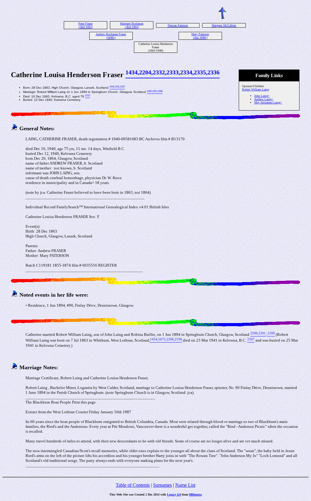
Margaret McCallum (224, 25)
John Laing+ (262, 95)
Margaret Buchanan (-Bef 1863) (131, 25)
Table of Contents (133, 485)
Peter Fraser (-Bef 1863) (85, 25)
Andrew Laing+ (263, 99)
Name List (185, 485)
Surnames (162, 485)
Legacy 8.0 (174, 494)
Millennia (195, 494)
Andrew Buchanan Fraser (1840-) (111, 35)
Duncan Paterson (178, 25)
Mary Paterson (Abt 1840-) (200, 35)
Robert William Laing (255, 89)
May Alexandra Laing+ (268, 102)
